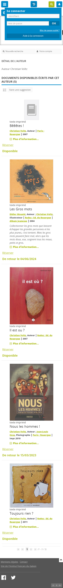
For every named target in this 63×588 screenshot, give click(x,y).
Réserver (7, 145)
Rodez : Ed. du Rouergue (38, 217)
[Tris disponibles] (4, 89)
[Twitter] (13, 577)
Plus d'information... (26, 139)
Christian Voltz (18, 130)
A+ (60, 585)
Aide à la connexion (33, 35)
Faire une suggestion (20, 89)
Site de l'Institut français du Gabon (18, 566)
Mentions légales (9, 561)
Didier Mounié (18, 214)
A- (53, 585)
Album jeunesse (18, 221)
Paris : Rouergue (42, 435)
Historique (34, 4)
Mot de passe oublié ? (49, 30)
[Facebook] (3, 577)
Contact (24, 561)
